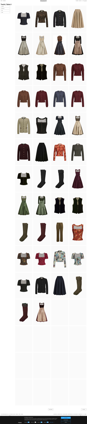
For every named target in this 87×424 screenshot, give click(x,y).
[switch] (35, 422)
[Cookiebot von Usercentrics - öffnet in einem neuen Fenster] (20, 422)
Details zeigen (51, 422)
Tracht (3, 4)
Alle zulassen (65, 417)
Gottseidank (43, 0)
